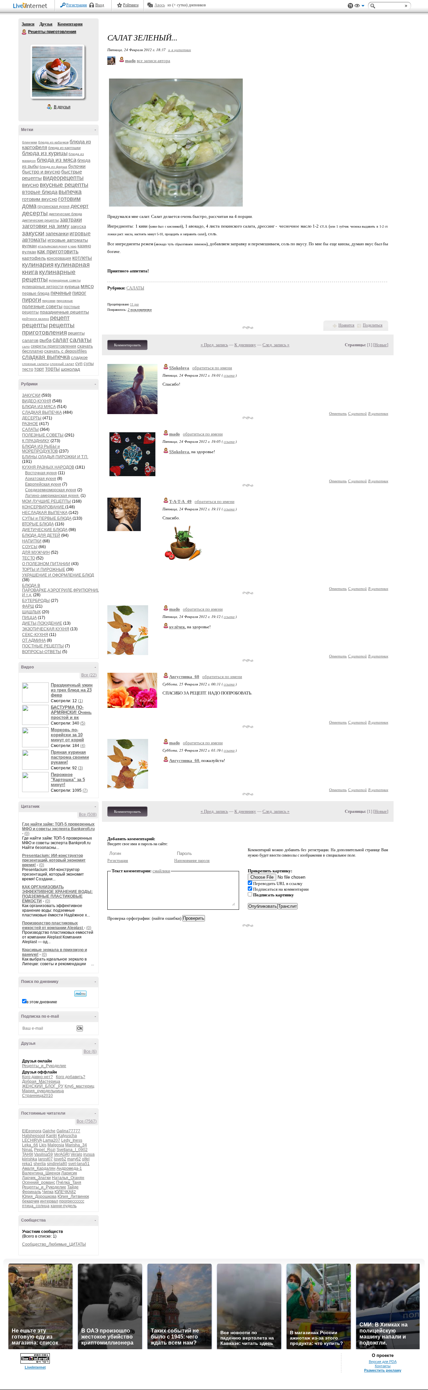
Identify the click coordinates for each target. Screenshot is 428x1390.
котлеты (82, 258)
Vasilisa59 (43, 1154)
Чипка (48, 1191)
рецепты (35, 325)
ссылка (229, 375)
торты (52, 369)
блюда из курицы (45, 153)
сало (26, 346)
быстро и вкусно (41, 171)
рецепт (60, 317)
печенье (60, 293)
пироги (31, 299)
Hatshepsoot (33, 1135)
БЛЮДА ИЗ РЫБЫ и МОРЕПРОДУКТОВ (41, 449)
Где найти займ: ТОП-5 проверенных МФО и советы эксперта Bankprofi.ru (58, 826)
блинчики (29, 142)
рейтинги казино (35, 319)
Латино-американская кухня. (52, 495)
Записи (28, 24)
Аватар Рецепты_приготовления (57, 71)
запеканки (57, 233)
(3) (80, 768)
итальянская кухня (52, 246)
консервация (59, 258)
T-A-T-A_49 (180, 501)
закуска (78, 226)
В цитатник (378, 413)
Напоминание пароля (192, 860)
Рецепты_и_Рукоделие (44, 1065)
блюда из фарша (53, 166)
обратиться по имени (212, 367)
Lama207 (51, 1140)
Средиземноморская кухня (50, 490)
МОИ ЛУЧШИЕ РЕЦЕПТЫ (46, 501)
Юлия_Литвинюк (73, 1196)
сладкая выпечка (46, 357)
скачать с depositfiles (65, 351)
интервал (49, 1201)
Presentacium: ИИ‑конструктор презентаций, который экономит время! (54, 860)
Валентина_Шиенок (41, 1173)
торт (39, 369)
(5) (82, 723)
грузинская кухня (53, 206)
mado (174, 433)
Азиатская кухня (40, 478)
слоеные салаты (35, 364)
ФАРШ (28, 606)
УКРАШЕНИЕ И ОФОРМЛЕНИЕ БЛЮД (58, 575)
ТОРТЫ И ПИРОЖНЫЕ (43, 569)
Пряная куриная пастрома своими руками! (70, 757)
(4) (82, 745)
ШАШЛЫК (31, 612)
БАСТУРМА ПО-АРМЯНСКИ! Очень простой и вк (71, 712)
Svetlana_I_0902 (72, 1149)
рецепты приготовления (48, 329)
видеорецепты (63, 177)
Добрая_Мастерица (41, 1081)
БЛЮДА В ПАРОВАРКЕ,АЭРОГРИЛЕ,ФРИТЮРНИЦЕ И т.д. (62, 590)
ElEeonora (31, 1131)
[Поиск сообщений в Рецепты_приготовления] (80, 994)
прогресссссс (71, 1201)
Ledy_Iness (71, 1140)
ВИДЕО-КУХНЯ (36, 401)
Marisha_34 (76, 1145)
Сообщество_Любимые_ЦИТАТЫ (54, 1244)
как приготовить (58, 251)
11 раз (134, 304)
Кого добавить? (70, 1077)
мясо (87, 286)
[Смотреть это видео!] (36, 692)
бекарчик (30, 1201)
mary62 (74, 1159)
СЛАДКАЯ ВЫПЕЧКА (42, 412)
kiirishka (29, 1159)
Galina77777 (68, 1131)
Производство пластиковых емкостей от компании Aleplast (53, 925)
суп (79, 363)
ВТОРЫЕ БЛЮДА (38, 524)
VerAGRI (62, 1154)
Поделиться (373, 325)
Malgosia (55, 1145)
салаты (81, 339)
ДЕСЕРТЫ (31, 418)
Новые (380, 344)
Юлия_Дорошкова (39, 1196)
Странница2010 (37, 1095)
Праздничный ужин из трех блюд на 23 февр (72, 690)
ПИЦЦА (29, 617)
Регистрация (76, 5)
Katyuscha (67, 1135)
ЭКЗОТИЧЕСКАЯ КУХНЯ (45, 629)
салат (60, 340)
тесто (27, 369)
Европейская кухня (43, 484)
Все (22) (89, 675)
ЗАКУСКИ (31, 395)
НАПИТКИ (31, 541)
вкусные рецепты (64, 184)
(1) (80, 701)
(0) (26, 833)
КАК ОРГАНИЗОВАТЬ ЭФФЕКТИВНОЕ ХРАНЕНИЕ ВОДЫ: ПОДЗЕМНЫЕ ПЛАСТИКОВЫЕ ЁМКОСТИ (57, 894)
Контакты (383, 1366)
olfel (86, 1159)
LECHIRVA (32, 1140)
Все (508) (88, 814)
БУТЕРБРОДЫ (36, 600)
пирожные (65, 300)
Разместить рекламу (382, 1370)
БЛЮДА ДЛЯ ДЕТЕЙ (41, 535)
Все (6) (90, 1051)
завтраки (71, 220)
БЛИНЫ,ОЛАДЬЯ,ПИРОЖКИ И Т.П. (55, 457)
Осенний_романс (38, 1182)
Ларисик (69, 1173)
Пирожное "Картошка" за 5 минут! (68, 779)
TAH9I (27, 1154)
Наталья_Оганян (68, 1177)
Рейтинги (130, 5)
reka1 (27, 1163)
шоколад (70, 369)
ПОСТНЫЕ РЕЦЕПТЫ (43, 646)
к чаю (72, 246)
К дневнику (245, 344)
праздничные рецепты (64, 311)
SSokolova (179, 367)
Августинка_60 (184, 676)
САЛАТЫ (30, 429)
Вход (99, 5)
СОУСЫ (29, 546)
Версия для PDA (383, 1362)
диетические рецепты (40, 220)
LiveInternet (31, 6)
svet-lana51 (79, 1163)
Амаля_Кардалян (39, 1168)
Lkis (42, 1145)
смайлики (161, 870)
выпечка (70, 191)
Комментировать (127, 345)
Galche (49, 1131)
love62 (60, 1159)
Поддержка (350, 6)
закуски (33, 233)
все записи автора (153, 60)
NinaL (27, 1149)
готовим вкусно (39, 199)
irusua (89, 1154)
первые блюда (35, 293)
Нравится (346, 325)
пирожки (49, 300)
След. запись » (276, 344)
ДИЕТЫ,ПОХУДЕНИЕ (42, 623)
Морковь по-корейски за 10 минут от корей (67, 734)
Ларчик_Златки (36, 1177)
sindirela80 (57, 1163)
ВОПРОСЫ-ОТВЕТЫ (41, 651)
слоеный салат (62, 364)
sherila (39, 1163)
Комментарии (70, 24)
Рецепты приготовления (24, 32)
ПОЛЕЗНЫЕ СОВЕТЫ (43, 435)
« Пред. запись (214, 344)
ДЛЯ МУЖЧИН (36, 552)
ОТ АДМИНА (34, 640)
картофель (34, 258)
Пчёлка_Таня (68, 1182)
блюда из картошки (64, 148)
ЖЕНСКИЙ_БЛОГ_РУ (43, 1086)
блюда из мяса (56, 160)
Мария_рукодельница (43, 1091)
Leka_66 (30, 1145)
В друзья (62, 107)
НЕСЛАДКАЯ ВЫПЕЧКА (45, 512)
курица (72, 286)
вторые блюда (40, 192)
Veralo (76, 1154)
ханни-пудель (63, 1206)
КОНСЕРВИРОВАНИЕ (43, 507)
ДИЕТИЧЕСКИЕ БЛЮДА (45, 529)
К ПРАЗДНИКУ (35, 440)
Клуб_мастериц (79, 1086)
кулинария (38, 264)
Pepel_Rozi (45, 1149)
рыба (45, 340)
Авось (159, 5)
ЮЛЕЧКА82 (65, 1191)
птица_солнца (35, 1206)
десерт (80, 206)
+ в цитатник (179, 49)
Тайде (73, 1187)
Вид (359, 6)
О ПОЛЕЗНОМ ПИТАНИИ (46, 563)
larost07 (45, 1159)
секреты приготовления (53, 346)
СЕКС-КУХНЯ (35, 634)
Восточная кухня (41, 473)
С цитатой (357, 413)
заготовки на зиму (46, 226)
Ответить (338, 413)
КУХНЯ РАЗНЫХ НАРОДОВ (48, 467)
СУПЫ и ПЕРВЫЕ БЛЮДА (47, 518)
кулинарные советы (65, 280)
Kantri (51, 1135)
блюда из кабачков (53, 142)
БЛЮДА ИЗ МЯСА (39, 406)
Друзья (45, 24)
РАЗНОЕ (30, 423)
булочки (77, 166)
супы (89, 363)
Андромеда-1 (69, 1168)
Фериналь (31, 1191)
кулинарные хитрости (43, 286)
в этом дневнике (41, 1002)
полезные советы (42, 306)
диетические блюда (65, 214)
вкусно (30, 185)
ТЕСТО (28, 558)
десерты (35, 213)
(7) (85, 790)
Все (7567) (87, 1121)
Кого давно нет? (37, 1077)
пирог (79, 293)
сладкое (79, 357)
